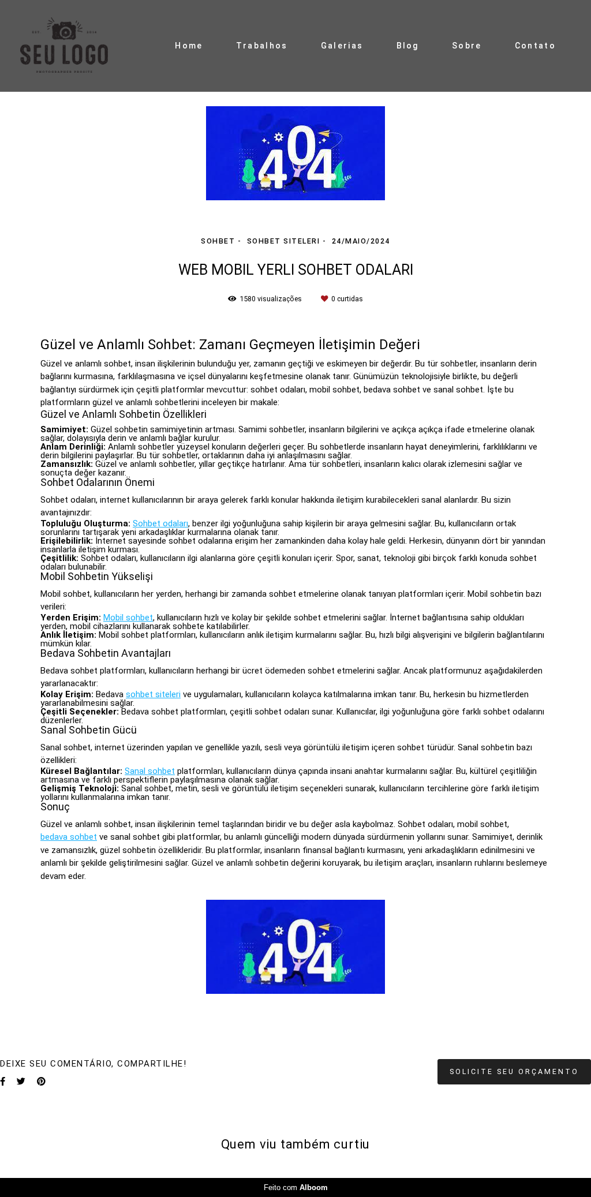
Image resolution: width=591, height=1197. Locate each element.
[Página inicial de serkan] (75, 45)
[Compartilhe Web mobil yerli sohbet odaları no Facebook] (2, 1081)
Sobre (467, 45)
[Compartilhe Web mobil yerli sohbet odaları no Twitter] (21, 1081)
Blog (408, 45)
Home (189, 45)
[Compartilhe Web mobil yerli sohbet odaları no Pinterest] (41, 1081)
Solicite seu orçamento (514, 1071)
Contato (535, 45)
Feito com (296, 1187)
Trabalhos (262, 45)
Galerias (342, 45)
